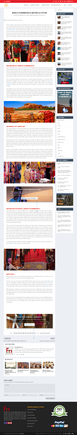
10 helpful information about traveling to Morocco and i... (21, 1)
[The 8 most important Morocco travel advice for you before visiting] (59, 58)
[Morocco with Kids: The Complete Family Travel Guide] (59, 17)
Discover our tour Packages (29, 198)
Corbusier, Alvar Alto (13, 29)
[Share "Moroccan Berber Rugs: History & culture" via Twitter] (17, 333)
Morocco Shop (45, 5)
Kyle (58, 170)
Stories (59, 147)
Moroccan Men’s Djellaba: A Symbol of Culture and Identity (66, 53)
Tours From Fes (30, 412)
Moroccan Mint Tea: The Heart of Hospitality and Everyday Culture (65, 43)
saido (59, 175)
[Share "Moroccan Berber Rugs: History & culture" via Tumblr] (21, 333)
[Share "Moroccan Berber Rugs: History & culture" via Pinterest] (23, 333)
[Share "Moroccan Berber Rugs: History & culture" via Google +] (19, 333)
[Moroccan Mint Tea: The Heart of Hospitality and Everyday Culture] (59, 43)
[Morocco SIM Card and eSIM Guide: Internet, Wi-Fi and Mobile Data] (59, 27)
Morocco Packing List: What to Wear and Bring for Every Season (66, 33)
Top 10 (59, 153)
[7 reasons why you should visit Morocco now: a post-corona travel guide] (59, 63)
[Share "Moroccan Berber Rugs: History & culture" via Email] (32, 333)
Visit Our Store (28, 324)
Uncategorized (60, 156)
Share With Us (42, 433)
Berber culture (13, 243)
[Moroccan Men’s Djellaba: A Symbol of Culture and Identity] (59, 53)
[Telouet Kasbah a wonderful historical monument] (35, 365)
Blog (65, 5)
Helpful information (34, 15)
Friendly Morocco (21, 15)
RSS (59, 209)
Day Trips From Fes (30, 423)
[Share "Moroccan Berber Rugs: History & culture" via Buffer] (28, 333)
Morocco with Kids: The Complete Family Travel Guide (65, 17)
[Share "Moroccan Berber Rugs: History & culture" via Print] (35, 333)
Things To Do (60, 150)
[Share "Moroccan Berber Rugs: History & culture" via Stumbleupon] (30, 333)
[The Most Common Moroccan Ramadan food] (48, 365)
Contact (70, 5)
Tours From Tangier (31, 415)
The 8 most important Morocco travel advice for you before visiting (66, 59)
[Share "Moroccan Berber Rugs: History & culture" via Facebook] (14, 333)
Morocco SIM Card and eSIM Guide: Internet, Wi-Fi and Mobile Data (66, 28)
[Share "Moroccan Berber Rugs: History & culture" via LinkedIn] (26, 333)
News (59, 145)
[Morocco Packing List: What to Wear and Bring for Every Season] (59, 32)
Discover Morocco (56, 5)
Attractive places (61, 120)
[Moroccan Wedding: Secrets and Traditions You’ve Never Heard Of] (59, 38)
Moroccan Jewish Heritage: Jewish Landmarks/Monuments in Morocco (10, 372)
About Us (26, 5)
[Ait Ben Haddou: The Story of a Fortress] (23, 365)
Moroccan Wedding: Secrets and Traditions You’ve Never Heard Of (66, 38)
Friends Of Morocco (61, 136)
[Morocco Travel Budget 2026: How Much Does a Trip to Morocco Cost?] (59, 22)
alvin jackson (60, 189)
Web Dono (22, 433)
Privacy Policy (59, 433)
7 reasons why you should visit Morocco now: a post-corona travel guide (66, 64)
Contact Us (54, 433)
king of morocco (61, 142)
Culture (27, 15)
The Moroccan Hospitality (66, 175)
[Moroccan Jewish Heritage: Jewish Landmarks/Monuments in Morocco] (10, 365)
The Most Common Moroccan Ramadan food (48, 371)
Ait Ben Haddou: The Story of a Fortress (23, 371)
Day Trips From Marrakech (32, 420)
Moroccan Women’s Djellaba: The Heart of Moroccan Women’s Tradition (66, 48)
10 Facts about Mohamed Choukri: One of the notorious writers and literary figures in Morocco (64, 171)
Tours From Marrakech (31, 409)
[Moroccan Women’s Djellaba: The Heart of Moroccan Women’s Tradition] (59, 48)
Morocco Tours (34, 5)
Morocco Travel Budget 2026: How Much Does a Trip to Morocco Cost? (66, 22)
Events (59, 128)
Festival (59, 131)
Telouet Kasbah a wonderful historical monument (34, 371)
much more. (40, 352)
